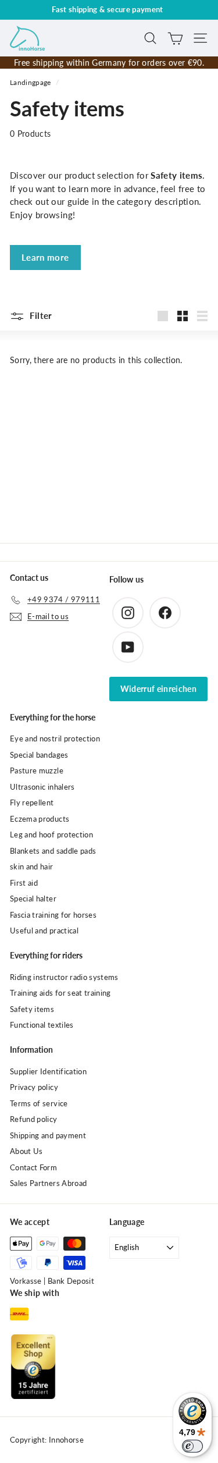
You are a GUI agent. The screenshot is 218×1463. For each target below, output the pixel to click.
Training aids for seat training (60, 992)
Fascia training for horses (53, 914)
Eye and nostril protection (55, 738)
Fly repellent (32, 802)
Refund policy (34, 1119)
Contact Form (33, 1167)
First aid (24, 882)
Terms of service (39, 1103)
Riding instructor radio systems (64, 977)
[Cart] (175, 38)
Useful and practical (44, 930)
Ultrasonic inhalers (42, 786)
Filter (39, 315)
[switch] (192, 1446)
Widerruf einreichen (158, 689)
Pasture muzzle (36, 770)
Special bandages (39, 754)
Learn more (45, 257)
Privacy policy (34, 1087)
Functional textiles (42, 1024)
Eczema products (39, 818)
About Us (26, 1151)
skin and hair (31, 866)
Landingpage (30, 82)
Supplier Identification (48, 1071)
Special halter (33, 898)
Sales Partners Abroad (48, 1183)
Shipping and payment (48, 1135)
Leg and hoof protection (51, 834)
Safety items (32, 1009)
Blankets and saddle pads (53, 850)
